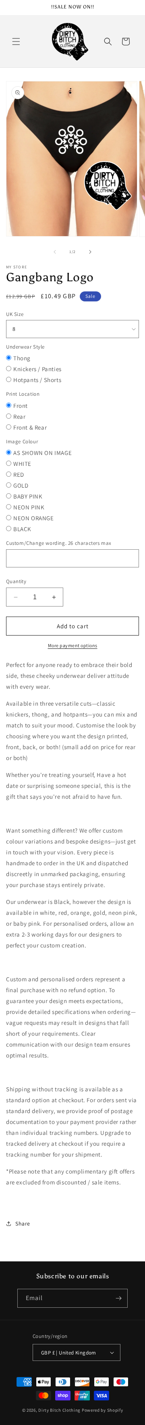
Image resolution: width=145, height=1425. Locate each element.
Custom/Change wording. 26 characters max (59, 543)
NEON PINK (28, 507)
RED (18, 474)
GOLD (20, 485)
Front (20, 405)
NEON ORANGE (33, 518)
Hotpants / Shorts (37, 380)
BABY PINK (27, 496)
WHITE (22, 463)
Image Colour (22, 441)
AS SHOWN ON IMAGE (42, 453)
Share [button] (22, 1223)
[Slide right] (90, 252)
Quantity (16, 581)
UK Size (14, 314)
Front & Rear (30, 427)
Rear (19, 416)
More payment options (72, 645)
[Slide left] (55, 252)
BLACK (22, 529)
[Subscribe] (118, 1298)
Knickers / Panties (37, 369)
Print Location (22, 394)
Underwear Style (25, 346)
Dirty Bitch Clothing (59, 1410)
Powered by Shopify (102, 1410)
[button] (16, 41)
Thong (22, 358)
